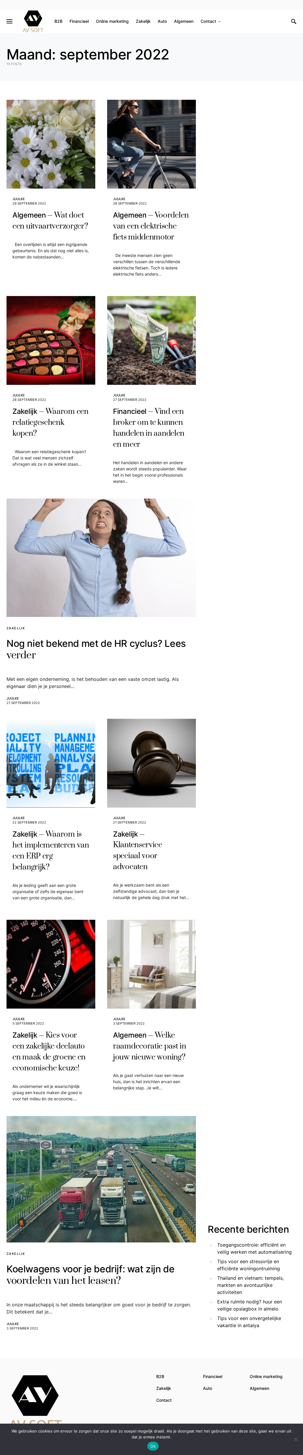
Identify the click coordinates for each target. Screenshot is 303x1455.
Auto (207, 1388)
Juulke (18, 199)
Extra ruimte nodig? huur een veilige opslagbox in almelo (249, 1305)
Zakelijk (16, 628)
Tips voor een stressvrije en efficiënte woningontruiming (248, 1264)
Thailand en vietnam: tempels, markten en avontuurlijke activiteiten (250, 1285)
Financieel (212, 1376)
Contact (164, 1400)
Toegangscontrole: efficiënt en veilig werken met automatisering (254, 1248)
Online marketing (266, 1376)
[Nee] (296, 1439)
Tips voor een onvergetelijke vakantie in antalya (249, 1321)
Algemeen (259, 1388)
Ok (153, 1446)
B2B (160, 1376)
